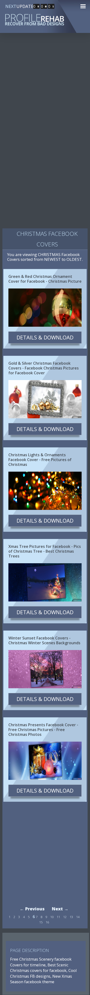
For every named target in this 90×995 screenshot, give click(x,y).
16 (47, 922)
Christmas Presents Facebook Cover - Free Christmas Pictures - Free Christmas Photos (43, 729)
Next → (60, 909)
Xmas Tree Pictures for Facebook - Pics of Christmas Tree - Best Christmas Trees (44, 551)
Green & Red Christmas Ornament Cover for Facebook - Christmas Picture (45, 279)
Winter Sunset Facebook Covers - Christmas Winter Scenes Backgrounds (44, 640)
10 (52, 917)
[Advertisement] (45, 87)
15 (40, 922)
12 (64, 917)
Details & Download (45, 337)
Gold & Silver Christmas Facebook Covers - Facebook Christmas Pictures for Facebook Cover (43, 368)
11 (58, 917)
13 (71, 917)
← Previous (32, 909)
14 (77, 917)
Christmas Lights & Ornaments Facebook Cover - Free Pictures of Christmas (40, 459)
